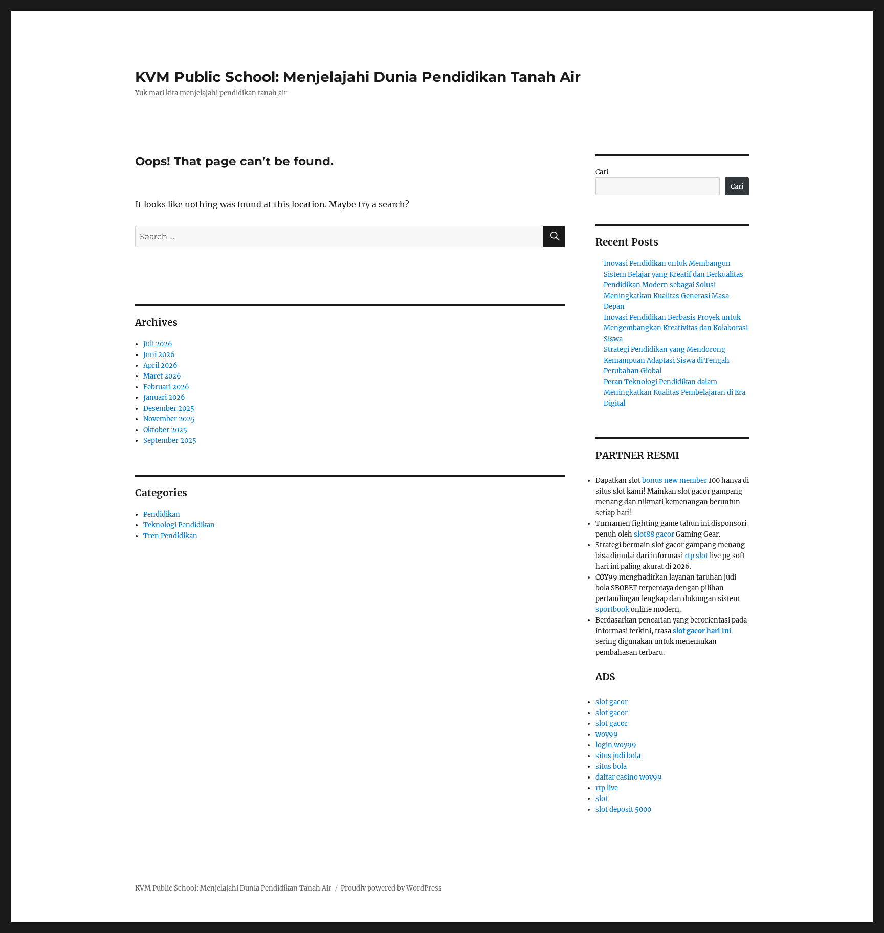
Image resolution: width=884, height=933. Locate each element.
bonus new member (674, 480)
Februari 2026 (166, 387)
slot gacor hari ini (702, 631)
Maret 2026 (162, 376)
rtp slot (696, 555)
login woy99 (615, 745)
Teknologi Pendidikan (179, 525)
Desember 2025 (168, 408)
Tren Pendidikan (170, 535)
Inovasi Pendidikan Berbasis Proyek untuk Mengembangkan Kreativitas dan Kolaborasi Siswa (676, 328)
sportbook (612, 609)
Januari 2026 (164, 397)
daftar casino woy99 (628, 777)
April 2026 (160, 365)
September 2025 (169, 440)
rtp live (606, 788)
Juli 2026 (157, 344)
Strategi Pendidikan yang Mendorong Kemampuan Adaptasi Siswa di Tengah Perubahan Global (667, 360)
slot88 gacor (654, 534)
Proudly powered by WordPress (391, 888)
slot (601, 798)
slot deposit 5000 (623, 809)
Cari (601, 172)
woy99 (606, 734)
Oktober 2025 (165, 430)
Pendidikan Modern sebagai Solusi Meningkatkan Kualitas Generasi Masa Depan (666, 296)
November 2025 (169, 419)
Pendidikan (161, 514)
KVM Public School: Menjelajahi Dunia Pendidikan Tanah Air (358, 76)
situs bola (611, 766)
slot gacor (611, 702)
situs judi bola (617, 755)
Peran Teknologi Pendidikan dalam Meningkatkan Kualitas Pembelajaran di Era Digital (674, 392)
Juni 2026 (159, 354)
